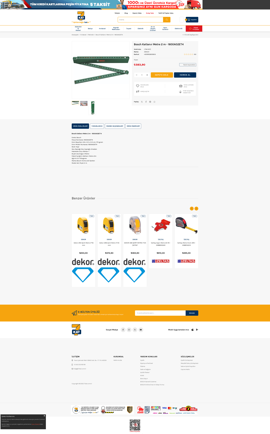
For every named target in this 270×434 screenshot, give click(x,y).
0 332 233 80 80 (80, 364)
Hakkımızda (117, 360)
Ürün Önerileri (133, 126)
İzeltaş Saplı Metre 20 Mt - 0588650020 (161, 244)
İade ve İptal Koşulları (188, 366)
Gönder (192, 313)
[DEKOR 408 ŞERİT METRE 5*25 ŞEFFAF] (135, 225)
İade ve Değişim (145, 369)
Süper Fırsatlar (196, 28)
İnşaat (128, 29)
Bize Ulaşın (144, 378)
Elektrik (140, 29)
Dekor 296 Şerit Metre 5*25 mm (109, 244)
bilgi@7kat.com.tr (80, 369)
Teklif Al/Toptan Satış (165, 13)
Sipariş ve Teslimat (146, 363)
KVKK (142, 375)
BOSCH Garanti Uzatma (148, 382)
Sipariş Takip (136, 13)
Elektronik (178, 29)
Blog (126, 13)
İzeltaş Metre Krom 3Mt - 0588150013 (186, 244)
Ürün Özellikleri (80, 126)
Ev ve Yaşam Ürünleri (153, 28)
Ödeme (142, 366)
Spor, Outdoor (165, 28)
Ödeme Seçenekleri (114, 126)
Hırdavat (102, 29)
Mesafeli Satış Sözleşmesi (189, 363)
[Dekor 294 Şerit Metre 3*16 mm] (83, 225)
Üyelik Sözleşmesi (187, 360)
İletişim (117, 13)
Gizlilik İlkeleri (144, 372)
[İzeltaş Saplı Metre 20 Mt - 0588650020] (160, 225)
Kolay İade (150, 13)
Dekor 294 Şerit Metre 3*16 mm (83, 244)
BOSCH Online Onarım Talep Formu (152, 385)
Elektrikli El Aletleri (78, 28)
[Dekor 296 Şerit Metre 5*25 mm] (109, 225)
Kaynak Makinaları (116, 28)
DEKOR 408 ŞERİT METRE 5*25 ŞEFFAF (135, 244)
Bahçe (90, 29)
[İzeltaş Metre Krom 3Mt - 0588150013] (186, 225)
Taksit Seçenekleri (189, 65)
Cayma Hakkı (185, 369)
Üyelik (142, 360)
